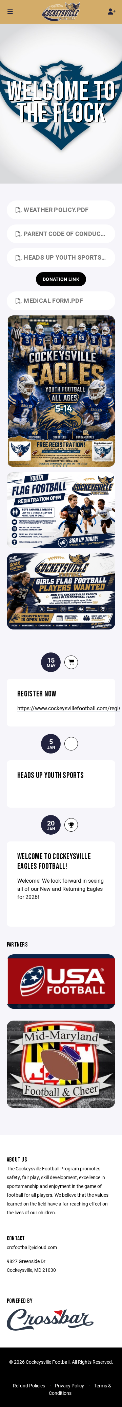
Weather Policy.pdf (56, 210)
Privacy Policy (69, 1385)
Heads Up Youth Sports (50, 775)
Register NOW (36, 694)
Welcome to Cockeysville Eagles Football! (54, 861)
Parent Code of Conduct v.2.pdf (69, 234)
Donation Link (61, 279)
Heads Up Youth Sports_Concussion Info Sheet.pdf (69, 257)
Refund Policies (29, 1385)
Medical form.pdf (53, 300)
